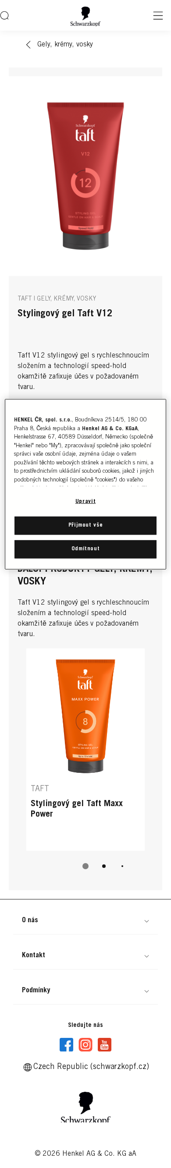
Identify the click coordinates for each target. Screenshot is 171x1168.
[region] (85, 484)
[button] (85, 920)
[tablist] (85, 866)
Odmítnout (85, 549)
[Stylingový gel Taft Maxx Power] (85, 749)
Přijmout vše (85, 525)
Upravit (85, 502)
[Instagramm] (85, 1045)
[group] (85, 764)
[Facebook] (67, 1045)
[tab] (85, 866)
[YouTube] (104, 1045)
